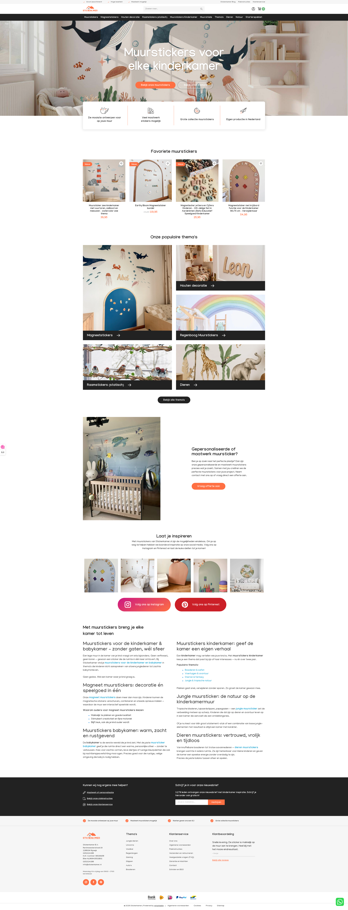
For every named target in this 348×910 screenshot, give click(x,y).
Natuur (239, 17)
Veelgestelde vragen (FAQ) (181, 857)
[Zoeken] (202, 9)
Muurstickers (91, 17)
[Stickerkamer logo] (90, 9)
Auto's (129, 866)
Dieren (229, 17)
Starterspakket (254, 17)
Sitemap (220, 906)
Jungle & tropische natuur (198, 681)
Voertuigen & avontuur (197, 673)
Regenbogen (132, 853)
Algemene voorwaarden (180, 845)
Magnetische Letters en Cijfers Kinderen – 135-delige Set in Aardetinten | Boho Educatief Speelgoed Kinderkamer (197, 210)
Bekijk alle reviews (220, 860)
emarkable (159, 906)
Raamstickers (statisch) (154, 17)
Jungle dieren (132, 841)
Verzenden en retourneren (181, 853)
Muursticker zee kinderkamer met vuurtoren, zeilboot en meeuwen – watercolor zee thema (104, 210)
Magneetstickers (109, 17)
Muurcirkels (206, 17)
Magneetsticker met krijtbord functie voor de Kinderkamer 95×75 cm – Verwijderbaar (243, 209)
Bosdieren (130, 870)
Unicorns (130, 845)
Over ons (173, 841)
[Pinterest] (101, 882)
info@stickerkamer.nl (92, 865)
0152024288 (88, 862)
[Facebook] (93, 882)
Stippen (129, 862)
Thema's (219, 17)
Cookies (197, 906)
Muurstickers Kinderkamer (183, 17)
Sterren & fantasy (194, 677)
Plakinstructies (244, 2)
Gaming (129, 857)
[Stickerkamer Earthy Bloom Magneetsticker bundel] (150, 180)
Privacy (209, 906)
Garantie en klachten (178, 862)
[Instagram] (86, 882)
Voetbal (129, 849)
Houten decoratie (130, 17)
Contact (173, 866)
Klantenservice (259, 2)
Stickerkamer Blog (227, 2)
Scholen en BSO (176, 870)
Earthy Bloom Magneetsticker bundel (150, 207)
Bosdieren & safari (194, 670)
